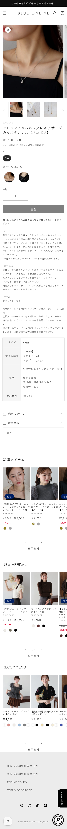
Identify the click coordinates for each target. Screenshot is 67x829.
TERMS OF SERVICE (19, 790)
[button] (4, 13)
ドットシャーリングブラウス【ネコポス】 (16, 713)
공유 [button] (9, 432)
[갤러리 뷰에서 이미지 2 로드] (33, 109)
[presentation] (28, 725)
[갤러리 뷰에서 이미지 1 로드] (16, 109)
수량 (5, 189)
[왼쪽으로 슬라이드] (4, 110)
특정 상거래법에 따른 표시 (22, 766)
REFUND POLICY (17, 782)
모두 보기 (33, 548)
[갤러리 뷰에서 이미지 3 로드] (50, 109)
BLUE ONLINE (29, 822)
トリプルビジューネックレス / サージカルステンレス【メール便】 (44, 507)
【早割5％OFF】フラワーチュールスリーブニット (15, 610)
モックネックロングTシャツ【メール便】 (44, 610)
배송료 (23, 144)
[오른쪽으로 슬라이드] (63, 110)
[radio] (7, 158)
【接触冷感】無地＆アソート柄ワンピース (44, 713)
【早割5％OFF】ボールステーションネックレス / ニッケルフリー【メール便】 (16, 507)
